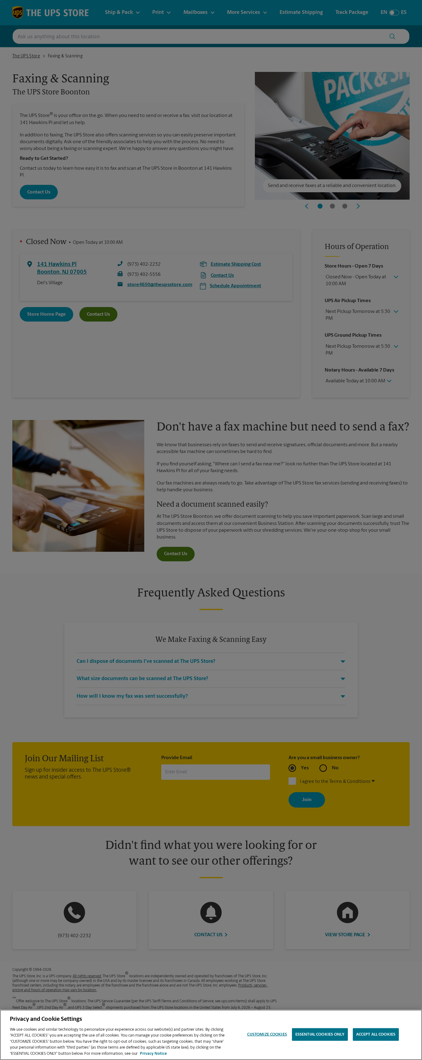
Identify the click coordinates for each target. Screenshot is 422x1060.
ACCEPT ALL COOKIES (375, 1034)
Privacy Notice (153, 1054)
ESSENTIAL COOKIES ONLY (319, 1034)
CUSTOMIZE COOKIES (267, 1034)
